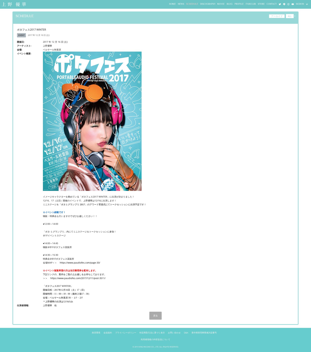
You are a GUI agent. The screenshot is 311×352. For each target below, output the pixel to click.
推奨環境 (96, 332)
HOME (172, 4)
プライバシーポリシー (125, 332)
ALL (290, 16)
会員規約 (108, 332)
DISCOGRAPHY (207, 4)
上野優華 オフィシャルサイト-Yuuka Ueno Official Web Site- (14, 4)
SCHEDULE (192, 4)
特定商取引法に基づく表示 (152, 332)
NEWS (181, 4)
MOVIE (221, 4)
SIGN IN (300, 4)
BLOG (229, 4)
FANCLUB (251, 4)
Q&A (186, 332)
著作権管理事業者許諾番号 (204, 332)
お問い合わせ (174, 332)
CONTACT (272, 4)
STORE (261, 4)
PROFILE (239, 4)
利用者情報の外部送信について (155, 339)
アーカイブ (276, 16)
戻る (155, 315)
